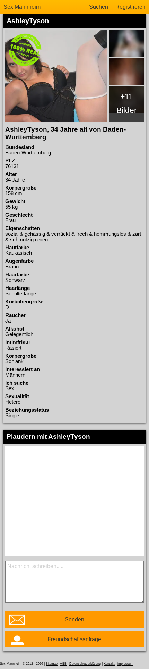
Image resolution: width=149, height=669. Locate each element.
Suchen (98, 7)
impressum (125, 664)
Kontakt (109, 664)
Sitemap (52, 664)
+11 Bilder (126, 103)
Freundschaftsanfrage (74, 639)
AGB (63, 664)
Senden (74, 619)
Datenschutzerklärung (85, 664)
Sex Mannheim (22, 7)
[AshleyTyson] (56, 76)
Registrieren (130, 7)
